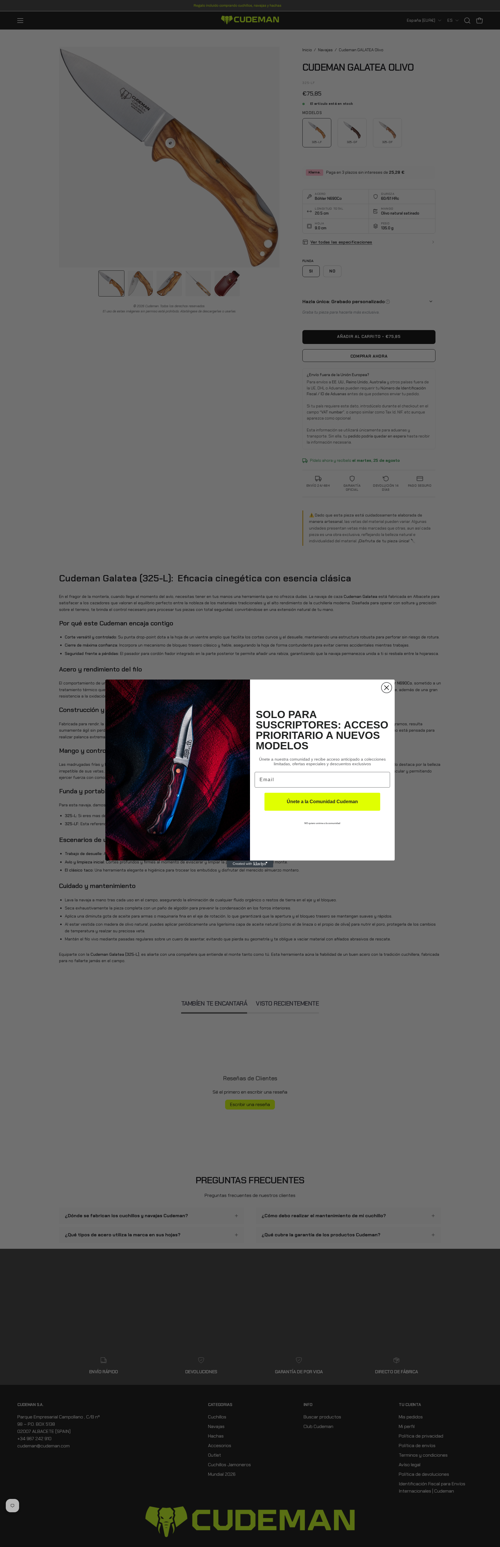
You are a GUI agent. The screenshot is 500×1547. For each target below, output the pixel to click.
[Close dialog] (386, 687)
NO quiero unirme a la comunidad (322, 823)
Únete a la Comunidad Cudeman (322, 801)
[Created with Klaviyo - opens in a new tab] (250, 864)
